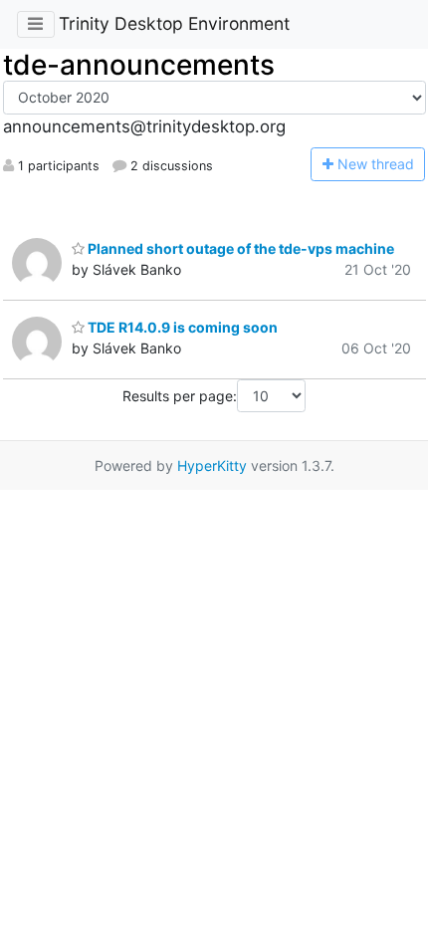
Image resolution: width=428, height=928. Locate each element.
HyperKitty (212, 465)
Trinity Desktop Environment (174, 23)
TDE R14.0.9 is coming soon (181, 327)
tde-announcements (139, 65)
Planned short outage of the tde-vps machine (239, 248)
